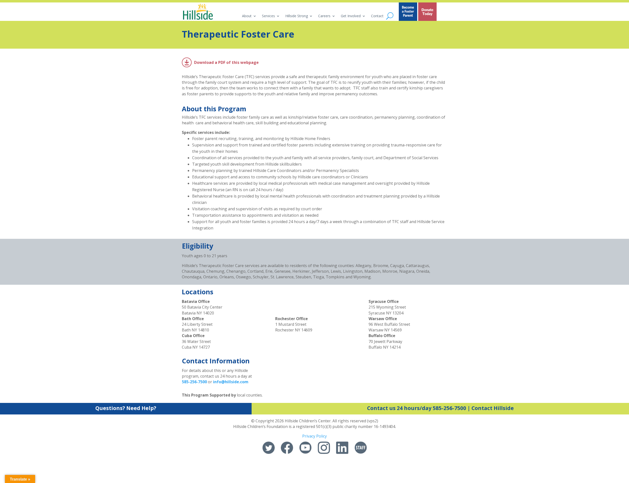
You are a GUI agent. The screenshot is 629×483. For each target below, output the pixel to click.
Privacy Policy (314, 436)
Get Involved (351, 16)
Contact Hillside (493, 408)
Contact (377, 16)
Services (268, 16)
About (247, 16)
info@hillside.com (230, 381)
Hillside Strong (296, 16)
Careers (324, 16)
